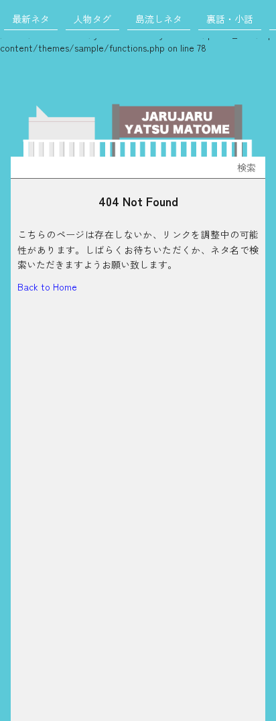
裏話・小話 (229, 18)
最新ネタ (31, 18)
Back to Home (47, 286)
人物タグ (92, 18)
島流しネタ (158, 18)
